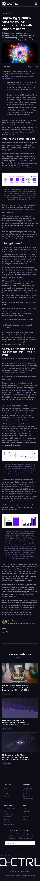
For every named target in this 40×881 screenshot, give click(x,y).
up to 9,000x (23, 161)
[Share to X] (3, 633)
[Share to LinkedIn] (6, 633)
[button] (36, 3)
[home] (10, 3)
